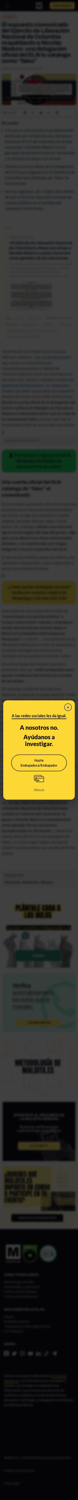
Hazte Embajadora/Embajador (39, 763)
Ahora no (39, 789)
